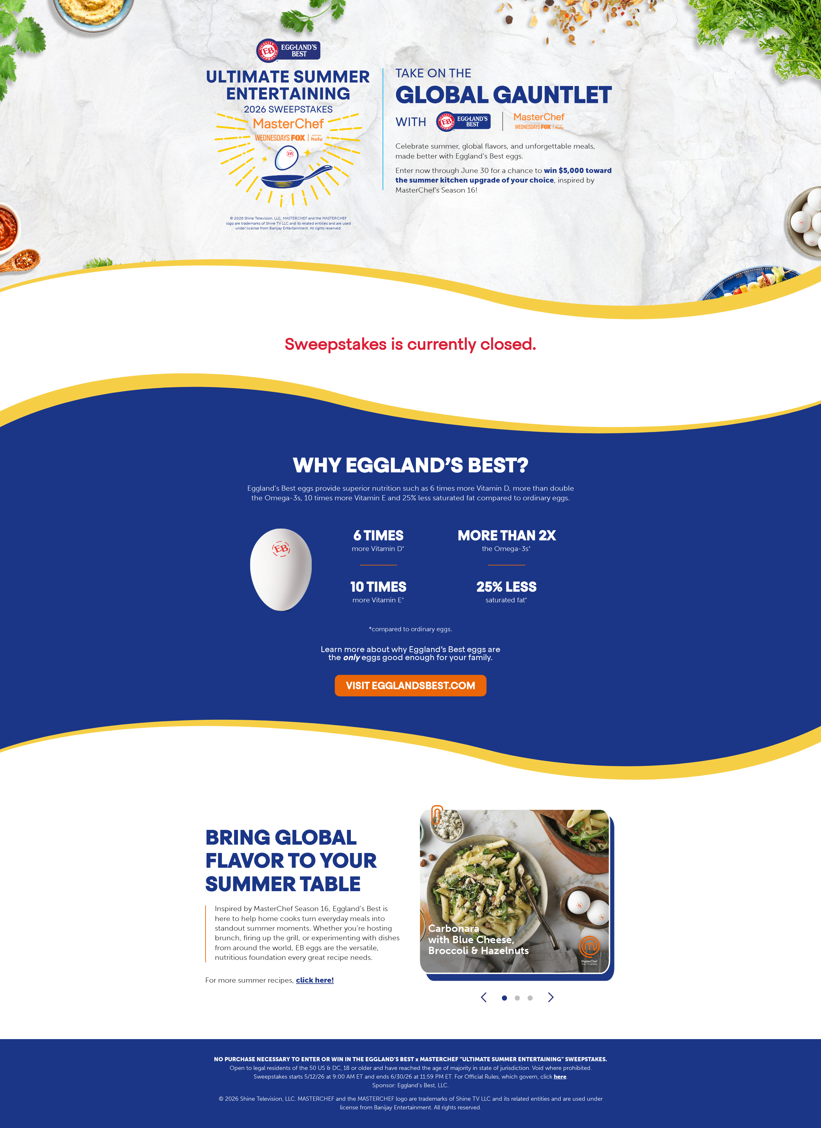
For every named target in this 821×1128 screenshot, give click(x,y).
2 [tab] (517, 998)
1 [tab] (504, 998)
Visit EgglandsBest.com (410, 686)
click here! (315, 980)
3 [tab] (530, 998)
